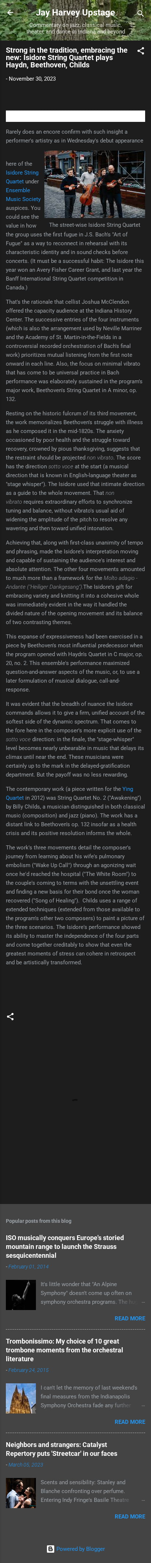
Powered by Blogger (80, 1549)
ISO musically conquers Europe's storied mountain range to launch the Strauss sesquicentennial (65, 1246)
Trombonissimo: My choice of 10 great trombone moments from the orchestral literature (64, 1350)
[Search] (140, 15)
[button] (140, 52)
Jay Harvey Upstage (75, 12)
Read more (130, 1318)
